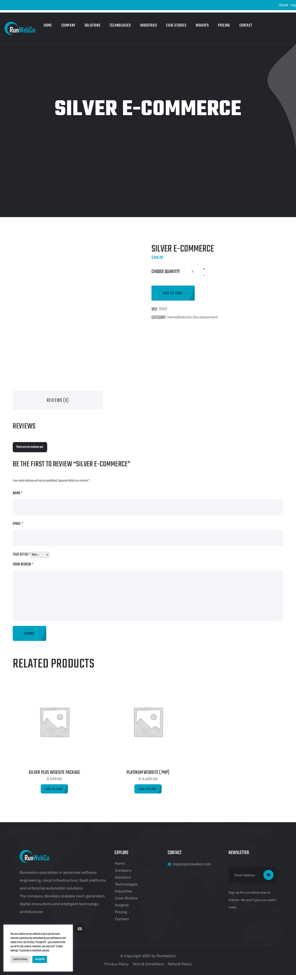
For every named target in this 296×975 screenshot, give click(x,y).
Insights (202, 25)
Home (48, 25)
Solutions (92, 25)
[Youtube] (79, 928)
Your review (23, 564)
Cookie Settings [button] (20, 959)
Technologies (120, 25)
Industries (148, 25)
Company (68, 25)
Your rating (22, 554)
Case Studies (176, 25)
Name (17, 493)
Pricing (224, 25)
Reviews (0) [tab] (58, 400)
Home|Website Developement (192, 317)
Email (18, 523)
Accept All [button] (39, 959)
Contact (245, 25)
